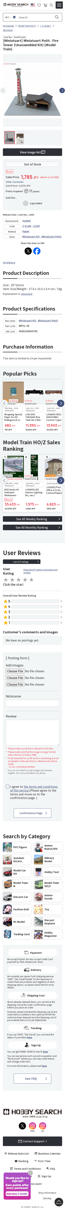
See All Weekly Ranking (31, 519)
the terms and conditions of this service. (34, 788)
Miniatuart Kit (31, 236)
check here (39, 984)
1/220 (36, 226)
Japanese (26, 294)
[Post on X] (28, 251)
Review (11, 716)
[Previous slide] (3, 90)
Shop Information (47, 1192)
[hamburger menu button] (59, 5)
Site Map (47, 1198)
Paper (25, 231)
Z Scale (26, 226)
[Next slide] (62, 90)
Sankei (26, 220)
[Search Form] (51, 5)
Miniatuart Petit (52, 236)
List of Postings (20, 561)
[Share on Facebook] (36, 251)
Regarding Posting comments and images (40, 571)
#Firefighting (9, 262)
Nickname (13, 696)
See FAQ (31, 1078)
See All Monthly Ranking (32, 527)
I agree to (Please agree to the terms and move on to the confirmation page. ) (34, 792)
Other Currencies (14, 181)
